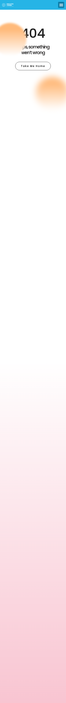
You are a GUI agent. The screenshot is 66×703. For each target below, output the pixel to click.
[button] (61, 5)
